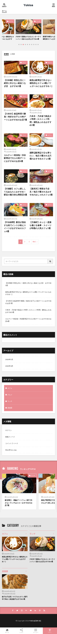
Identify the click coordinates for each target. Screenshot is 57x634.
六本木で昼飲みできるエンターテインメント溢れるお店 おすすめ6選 (42, 560)
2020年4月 (9, 366)
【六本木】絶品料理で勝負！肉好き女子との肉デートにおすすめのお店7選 (15, 116)
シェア (21, 632)
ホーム (4, 11)
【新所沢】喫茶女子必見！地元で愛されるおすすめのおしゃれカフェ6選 (41, 191)
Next (34, 242)
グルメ (24, 62)
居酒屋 (9, 408)
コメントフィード (11, 443)
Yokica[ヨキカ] (35, 621)
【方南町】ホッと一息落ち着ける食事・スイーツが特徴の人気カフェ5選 (40, 225)
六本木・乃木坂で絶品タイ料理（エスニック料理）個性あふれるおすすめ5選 (40, 120)
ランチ (15, 21)
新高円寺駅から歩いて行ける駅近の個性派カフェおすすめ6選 (32, 38)
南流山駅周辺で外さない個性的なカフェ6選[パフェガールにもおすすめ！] (41, 83)
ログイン (8, 430)
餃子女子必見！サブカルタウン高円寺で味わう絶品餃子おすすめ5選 (14, 598)
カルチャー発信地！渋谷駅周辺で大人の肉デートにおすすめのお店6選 (15, 158)
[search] (50, 261)
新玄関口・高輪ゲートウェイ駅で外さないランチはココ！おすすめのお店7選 (18, 502)
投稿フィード (10, 437)
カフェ (42, 21)
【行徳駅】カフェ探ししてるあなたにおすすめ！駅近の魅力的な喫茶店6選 (15, 191)
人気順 (12, 54)
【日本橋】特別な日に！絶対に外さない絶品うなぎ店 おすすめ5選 (15, 83)
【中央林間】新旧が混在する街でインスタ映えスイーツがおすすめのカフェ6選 (15, 226)
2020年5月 (9, 359)
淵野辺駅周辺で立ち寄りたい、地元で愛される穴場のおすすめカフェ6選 (40, 155)
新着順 (6, 54)
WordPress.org (10, 450)
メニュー (35, 632)
